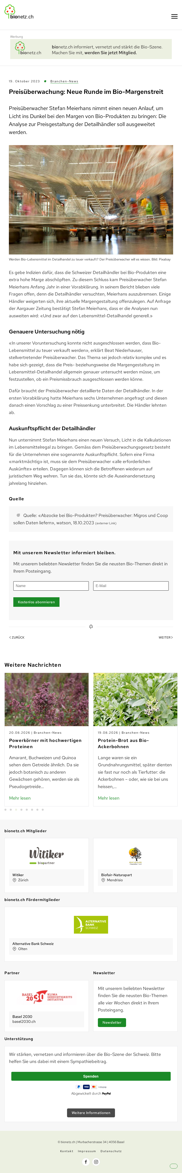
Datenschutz (111, 1151)
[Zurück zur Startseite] (19, 11)
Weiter (164, 637)
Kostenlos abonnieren (36, 602)
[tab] (5, 810)
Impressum (87, 1151)
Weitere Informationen (91, 1112)
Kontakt (66, 1151)
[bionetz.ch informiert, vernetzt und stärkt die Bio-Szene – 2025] (91, 48)
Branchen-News (64, 81)
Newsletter (112, 1022)
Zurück (18, 637)
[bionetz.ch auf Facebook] (86, 1162)
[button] (174, 16)
